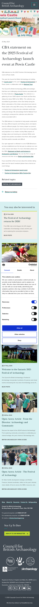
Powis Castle (19, 94)
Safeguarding (33, 502)
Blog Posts (8, 235)
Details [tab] (19, 270)
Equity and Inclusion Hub (25, 156)
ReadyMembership (26, 603)
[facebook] (19, 588)
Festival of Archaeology (28, 82)
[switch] (34, 307)
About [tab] (32, 270)
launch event (8, 82)
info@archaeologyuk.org (16, 518)
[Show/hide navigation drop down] (34, 4)
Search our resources (11, 12)
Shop (3, 502)
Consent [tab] (7, 270)
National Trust (28, 84)
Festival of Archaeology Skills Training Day (18, 173)
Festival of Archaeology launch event (16, 170)
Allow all (19, 328)
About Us (9, 502)
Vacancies (16, 502)
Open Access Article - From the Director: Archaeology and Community (17, 422)
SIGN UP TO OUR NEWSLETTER (15, 533)
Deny (19, 340)
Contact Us (24, 502)
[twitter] (15, 588)
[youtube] (24, 588)
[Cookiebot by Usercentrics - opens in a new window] (28, 265)
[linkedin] (29, 588)
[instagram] (10, 588)
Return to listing (11, 192)
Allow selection (19, 334)
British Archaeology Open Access (14, 440)
